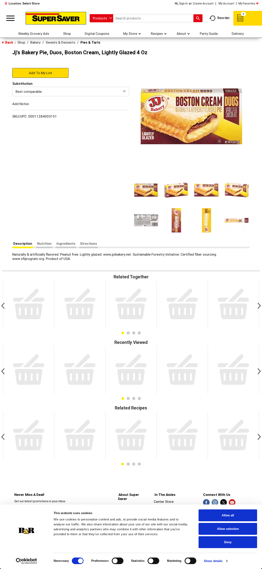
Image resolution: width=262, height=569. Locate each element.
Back (8, 42)
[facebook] (206, 504)
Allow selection (228, 528)
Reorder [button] (223, 18)
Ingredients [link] (65, 243)
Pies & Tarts (90, 42)
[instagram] (215, 504)
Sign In (183, 3)
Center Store (164, 502)
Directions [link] (88, 243)
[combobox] (101, 18)
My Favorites (246, 3)
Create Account (203, 3)
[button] (146, 190)
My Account (226, 3)
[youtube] (232, 504)
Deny (228, 542)
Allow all (228, 515)
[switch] (117, 561)
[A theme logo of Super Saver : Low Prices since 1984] (56, 18)
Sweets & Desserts (60, 42)
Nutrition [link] (44, 243)
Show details (213, 561)
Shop (21, 42)
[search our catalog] (197, 18)
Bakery (35, 42)
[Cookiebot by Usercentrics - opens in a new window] (26, 561)
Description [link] (22, 243)
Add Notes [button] (20, 104)
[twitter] (223, 504)
